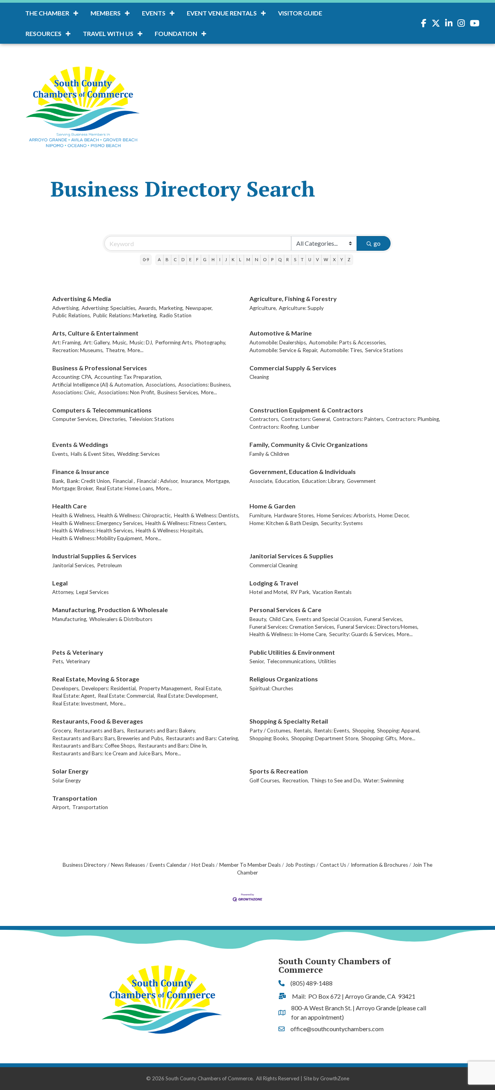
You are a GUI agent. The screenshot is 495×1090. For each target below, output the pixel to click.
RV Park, (300, 592)
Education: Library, (323, 481)
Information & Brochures (379, 865)
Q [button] (280, 259)
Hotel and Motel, (268, 592)
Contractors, (264, 419)
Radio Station (175, 315)
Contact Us (333, 865)
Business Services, (178, 392)
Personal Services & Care (285, 609)
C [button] (175, 259)
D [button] (182, 259)
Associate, (261, 481)
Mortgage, (218, 481)
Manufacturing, (69, 619)
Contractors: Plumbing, (413, 419)
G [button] (205, 259)
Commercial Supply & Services (292, 367)
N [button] (256, 259)
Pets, (58, 661)
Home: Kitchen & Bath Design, (284, 523)
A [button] (159, 259)
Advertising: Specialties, (109, 308)
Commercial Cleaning (273, 565)
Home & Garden (272, 506)
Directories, (113, 419)
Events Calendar (168, 865)
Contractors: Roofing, (274, 427)
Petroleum (109, 565)
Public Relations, (71, 315)
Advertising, (66, 308)
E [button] (190, 259)
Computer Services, (75, 419)
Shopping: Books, (269, 738)
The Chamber (47, 13)
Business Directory (84, 865)
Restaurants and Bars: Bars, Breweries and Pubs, (108, 738)
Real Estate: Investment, (80, 703)
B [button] (167, 259)
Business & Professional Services (99, 367)
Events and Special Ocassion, (329, 619)
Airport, (61, 807)
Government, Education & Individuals (302, 471)
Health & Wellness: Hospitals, (169, 530)
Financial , (124, 481)
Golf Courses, (264, 780)
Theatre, (116, 350)
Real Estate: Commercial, (126, 696)
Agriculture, (263, 308)
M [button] (248, 259)
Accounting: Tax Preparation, (128, 377)
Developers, (66, 688)
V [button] (317, 259)
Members (105, 13)
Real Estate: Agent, (74, 696)
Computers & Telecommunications (102, 410)
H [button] (213, 259)
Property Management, (166, 688)
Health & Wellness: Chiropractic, (134, 515)
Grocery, (62, 730)
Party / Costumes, (270, 730)
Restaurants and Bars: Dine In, (172, 746)
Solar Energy (70, 771)
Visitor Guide (300, 13)
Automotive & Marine (280, 333)
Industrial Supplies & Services (94, 556)
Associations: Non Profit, (126, 392)
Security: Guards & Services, (362, 634)
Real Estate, (208, 688)
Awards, (147, 308)
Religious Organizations (283, 679)
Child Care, (281, 619)
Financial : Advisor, (158, 481)
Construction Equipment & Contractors (306, 410)
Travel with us (108, 33)
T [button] (302, 259)
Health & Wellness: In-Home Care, (288, 634)
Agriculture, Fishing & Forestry (293, 298)
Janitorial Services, (73, 565)
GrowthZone (334, 1078)
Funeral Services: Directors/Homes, (377, 627)
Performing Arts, (174, 342)
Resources (43, 33)
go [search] (377, 243)
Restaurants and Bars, (99, 730)
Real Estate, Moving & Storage (95, 679)
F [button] (197, 259)
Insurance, (192, 481)
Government (361, 481)
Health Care (69, 506)
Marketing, (171, 308)
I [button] (219, 259)
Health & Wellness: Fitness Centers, (186, 523)
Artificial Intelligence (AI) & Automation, (98, 385)
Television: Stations (151, 419)
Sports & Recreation (278, 771)
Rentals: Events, (332, 730)
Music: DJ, (141, 342)
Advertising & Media (81, 298)
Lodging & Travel (273, 583)
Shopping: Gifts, (379, 738)
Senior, (257, 661)
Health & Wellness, (74, 515)
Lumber (310, 427)
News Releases (128, 865)
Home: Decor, (394, 515)
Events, (60, 454)
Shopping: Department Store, (325, 738)
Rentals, (303, 730)
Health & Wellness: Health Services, (93, 530)
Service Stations (384, 350)
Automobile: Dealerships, (278, 342)
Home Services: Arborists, (346, 515)
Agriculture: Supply (301, 308)
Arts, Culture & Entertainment (95, 333)
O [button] (264, 259)
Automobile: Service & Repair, (283, 350)
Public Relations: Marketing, (125, 315)
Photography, (210, 342)
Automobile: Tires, (341, 350)
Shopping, (363, 730)
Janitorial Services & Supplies (291, 556)
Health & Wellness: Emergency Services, (97, 523)
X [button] (334, 259)
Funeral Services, (383, 619)
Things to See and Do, (336, 780)
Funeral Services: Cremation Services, (292, 627)
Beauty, (258, 619)
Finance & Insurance (80, 471)
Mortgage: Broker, (73, 488)
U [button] (309, 259)
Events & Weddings (80, 444)
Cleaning (259, 377)
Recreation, (295, 780)
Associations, (161, 385)
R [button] (287, 259)
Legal (60, 583)
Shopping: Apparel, (398, 730)
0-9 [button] (146, 259)
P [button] (272, 259)
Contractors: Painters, (358, 419)
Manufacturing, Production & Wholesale (110, 609)
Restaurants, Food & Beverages (97, 721)
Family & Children (269, 454)
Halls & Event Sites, (93, 454)
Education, (287, 481)
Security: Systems (342, 523)
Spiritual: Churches (271, 688)
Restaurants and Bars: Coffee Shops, (94, 746)
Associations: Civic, (74, 392)
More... (135, 350)
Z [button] (349, 259)
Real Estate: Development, (187, 696)
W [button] (326, 259)
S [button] (295, 259)
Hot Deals (203, 865)
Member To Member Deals (250, 865)
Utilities (327, 661)
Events (154, 13)
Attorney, (63, 592)
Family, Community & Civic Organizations (308, 444)
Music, (120, 342)
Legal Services (92, 592)
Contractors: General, (306, 419)
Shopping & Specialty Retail (288, 721)
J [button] (226, 259)
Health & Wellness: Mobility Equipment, (97, 538)
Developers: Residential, (109, 688)
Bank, (58, 481)
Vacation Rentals (332, 592)
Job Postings (300, 865)
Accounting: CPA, (72, 377)
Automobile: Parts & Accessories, (347, 342)
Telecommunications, (291, 661)
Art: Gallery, (97, 342)
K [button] (233, 259)
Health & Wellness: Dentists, (206, 515)
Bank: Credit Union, (89, 481)
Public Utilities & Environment (292, 652)
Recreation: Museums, (78, 350)
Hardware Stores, (294, 515)
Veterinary (78, 661)
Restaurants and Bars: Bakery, (161, 730)
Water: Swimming (384, 780)
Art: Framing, (67, 342)
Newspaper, (199, 308)
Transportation (74, 798)
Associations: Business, (204, 385)
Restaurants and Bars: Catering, (202, 738)
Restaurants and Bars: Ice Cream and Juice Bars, (107, 753)
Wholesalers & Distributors (120, 619)
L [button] (240, 259)
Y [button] (341, 259)
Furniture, (260, 515)
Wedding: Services (138, 454)
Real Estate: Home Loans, (125, 488)
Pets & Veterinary (77, 652)
